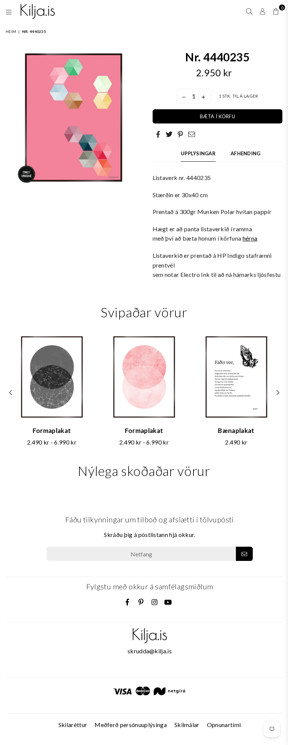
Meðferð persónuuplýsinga (130, 724)
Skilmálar (187, 724)
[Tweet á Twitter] (169, 134)
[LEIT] (249, 11)
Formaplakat (52, 430)
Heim (11, 31)
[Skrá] (244, 554)
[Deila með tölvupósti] (192, 134)
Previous (10, 392)
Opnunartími (224, 724)
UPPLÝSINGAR (198, 153)
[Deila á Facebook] (158, 134)
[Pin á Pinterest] (180, 134)
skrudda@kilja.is (150, 650)
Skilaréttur (72, 724)
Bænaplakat (236, 430)
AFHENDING (245, 153)
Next (277, 392)
